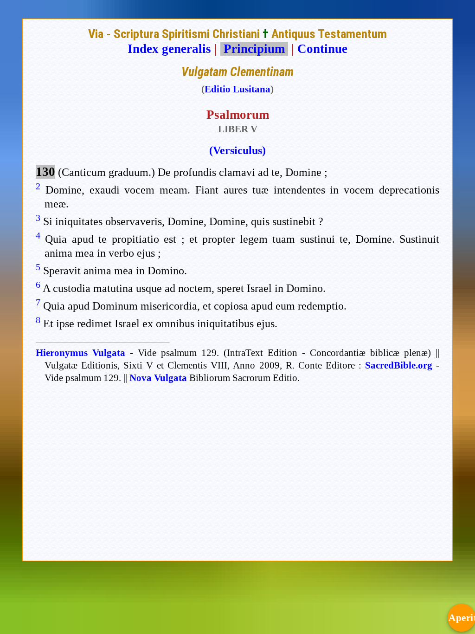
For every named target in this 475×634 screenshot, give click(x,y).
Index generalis (169, 49)
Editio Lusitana (237, 89)
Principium (254, 49)
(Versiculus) (237, 150)
